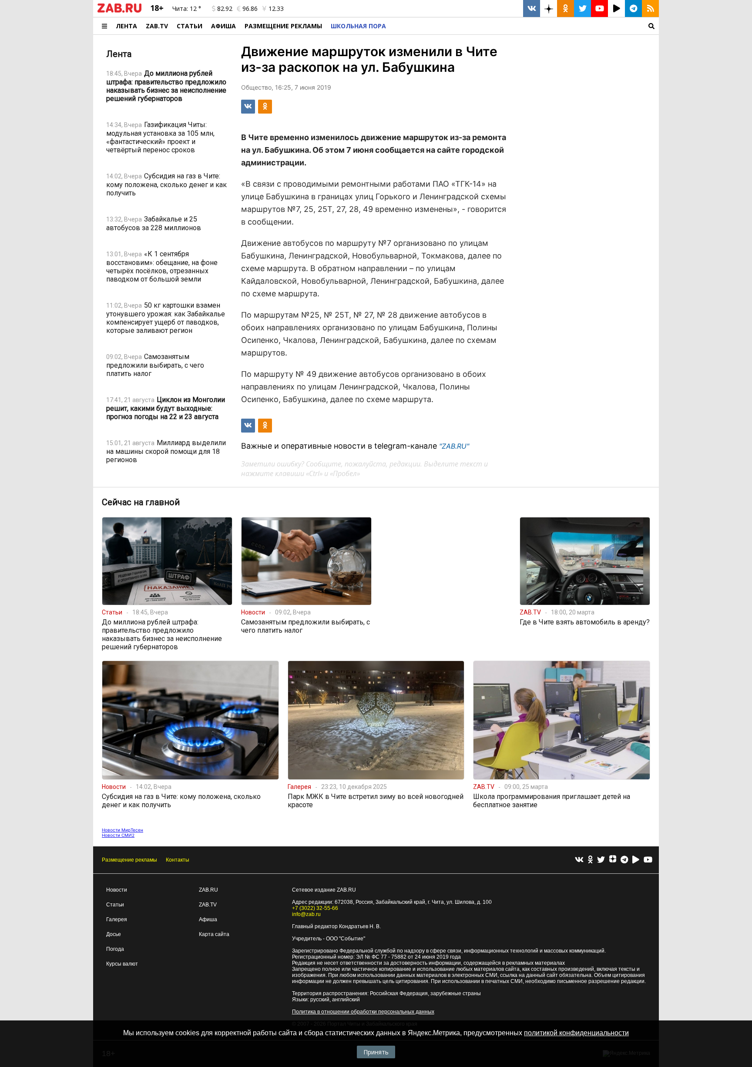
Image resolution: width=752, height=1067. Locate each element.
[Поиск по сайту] (524, 25)
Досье (113, 934)
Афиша (223, 26)
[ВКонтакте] (579, 860)
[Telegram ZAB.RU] (633, 8)
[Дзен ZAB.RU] (548, 8)
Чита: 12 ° (186, 8)
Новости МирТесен (122, 829)
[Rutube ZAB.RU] (616, 8)
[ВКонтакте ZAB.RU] (531, 8)
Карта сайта (214, 934)
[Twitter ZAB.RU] (582, 8)
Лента (126, 26)
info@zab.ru (306, 914)
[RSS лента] (650, 8)
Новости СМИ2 (118, 835)
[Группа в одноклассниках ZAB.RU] (565, 8)
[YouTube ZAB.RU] (599, 8)
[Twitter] (601, 860)
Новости (116, 890)
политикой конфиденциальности (576, 1033)
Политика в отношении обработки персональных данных (363, 1012)
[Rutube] (635, 860)
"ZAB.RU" (454, 446)
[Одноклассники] (590, 860)
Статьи (189, 26)
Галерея (116, 919)
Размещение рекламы (129, 860)
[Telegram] (624, 860)
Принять (376, 1052)
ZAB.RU (208, 890)
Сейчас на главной (141, 502)
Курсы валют (122, 964)
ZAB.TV (157, 26)
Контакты (177, 860)
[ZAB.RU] (119, 11)
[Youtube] (648, 860)
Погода (115, 949)
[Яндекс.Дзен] (612, 860)
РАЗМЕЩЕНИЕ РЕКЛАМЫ (283, 26)
